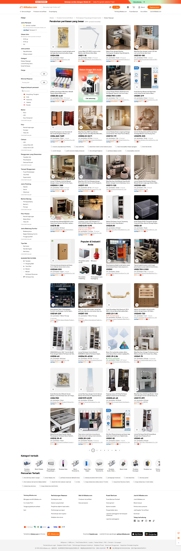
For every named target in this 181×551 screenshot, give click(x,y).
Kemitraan (137, 513)
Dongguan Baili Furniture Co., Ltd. (60, 59)
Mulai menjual (138, 503)
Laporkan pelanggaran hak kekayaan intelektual (116, 514)
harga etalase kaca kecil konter (49, 486)
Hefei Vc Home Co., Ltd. (141, 189)
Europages (118, 542)
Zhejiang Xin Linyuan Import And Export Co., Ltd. (118, 402)
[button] (110, 7)
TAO (105, 542)
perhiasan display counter (115, 151)
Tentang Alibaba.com (30, 495)
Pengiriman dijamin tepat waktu (60, 506)
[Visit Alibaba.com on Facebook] (135, 521)
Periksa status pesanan (140, 506)
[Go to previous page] (89, 450)
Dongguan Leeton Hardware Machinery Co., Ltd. (118, 319)
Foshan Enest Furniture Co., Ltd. (59, 189)
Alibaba (52, 18)
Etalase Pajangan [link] (109, 18)
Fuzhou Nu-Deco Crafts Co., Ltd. (59, 360)
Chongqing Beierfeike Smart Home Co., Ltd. (118, 140)
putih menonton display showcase (75, 151)
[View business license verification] (107, 548)
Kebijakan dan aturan (57, 517)
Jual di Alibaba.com (139, 499)
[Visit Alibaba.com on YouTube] (150, 521)
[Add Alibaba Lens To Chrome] (53, 534)
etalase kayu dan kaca (30, 486)
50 (116, 450)
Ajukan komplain (111, 506)
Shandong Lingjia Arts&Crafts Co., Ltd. (145, 360)
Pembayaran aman (56, 499)
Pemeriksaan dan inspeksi (58, 513)
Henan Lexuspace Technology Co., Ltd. (145, 317)
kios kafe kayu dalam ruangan (32, 477)
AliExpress (64, 542)
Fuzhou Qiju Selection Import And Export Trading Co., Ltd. (90, 140)
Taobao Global (98, 542)
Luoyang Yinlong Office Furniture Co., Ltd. (62, 273)
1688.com (71, 542)
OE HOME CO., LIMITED (141, 402)
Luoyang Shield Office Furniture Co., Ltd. (146, 99)
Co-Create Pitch (28, 503)
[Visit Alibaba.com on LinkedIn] (138, 521)
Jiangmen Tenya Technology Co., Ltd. (89, 402)
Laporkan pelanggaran (112, 519)
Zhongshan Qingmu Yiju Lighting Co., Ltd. (146, 140)
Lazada (91, 542)
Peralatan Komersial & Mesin (65, 18)
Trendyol (110, 542)
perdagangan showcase (114, 477)
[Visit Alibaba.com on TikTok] (154, 521)
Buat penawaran (83, 503)
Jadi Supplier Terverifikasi (141, 510)
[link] (178, 533)
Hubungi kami (110, 503)
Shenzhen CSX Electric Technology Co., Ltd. (90, 59)
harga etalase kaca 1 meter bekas (144, 482)
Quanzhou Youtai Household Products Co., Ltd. (118, 59)
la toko (78, 482)
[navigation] (34, 234)
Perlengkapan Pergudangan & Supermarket (88, 18)
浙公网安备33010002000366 (121, 548)
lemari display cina (50, 477)
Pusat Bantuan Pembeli (113, 499)
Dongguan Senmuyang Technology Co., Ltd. (118, 362)
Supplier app (93, 534)
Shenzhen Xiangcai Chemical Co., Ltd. (61, 99)
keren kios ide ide (146, 146)
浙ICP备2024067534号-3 (138, 548)
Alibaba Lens (34, 534)
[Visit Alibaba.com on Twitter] (142, 521)
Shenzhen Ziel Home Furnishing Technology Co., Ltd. (90, 360)
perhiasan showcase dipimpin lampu (70, 477)
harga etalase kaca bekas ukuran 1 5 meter (96, 482)
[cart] (134, 7)
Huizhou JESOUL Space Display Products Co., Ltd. (62, 320)
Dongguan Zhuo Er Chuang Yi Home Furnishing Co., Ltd (62, 402)
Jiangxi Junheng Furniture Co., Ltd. (116, 189)
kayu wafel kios (80, 146)
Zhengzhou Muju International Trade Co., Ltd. (90, 320)
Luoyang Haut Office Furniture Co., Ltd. (117, 273)
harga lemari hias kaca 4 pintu (122, 482)
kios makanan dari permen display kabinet (35, 482)
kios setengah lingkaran (96, 151)
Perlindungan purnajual (57, 510)
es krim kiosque (57, 151)
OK (44, 74)
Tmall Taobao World (81, 542)
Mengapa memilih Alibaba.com (32, 499)
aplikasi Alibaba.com (123, 534)
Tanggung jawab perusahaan (32, 506)
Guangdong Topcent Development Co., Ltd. (118, 99)
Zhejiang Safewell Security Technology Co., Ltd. (62, 229)
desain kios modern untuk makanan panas (100, 146)
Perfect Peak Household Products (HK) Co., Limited (146, 59)
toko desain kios (130, 477)
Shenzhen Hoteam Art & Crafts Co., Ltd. (145, 229)
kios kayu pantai (144, 477)
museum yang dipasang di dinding (62, 146)
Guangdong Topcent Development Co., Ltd (146, 273)
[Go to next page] (119, 450)
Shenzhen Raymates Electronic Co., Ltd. (90, 233)
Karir (25, 510)
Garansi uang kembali (57, 503)
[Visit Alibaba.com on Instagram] (146, 521)
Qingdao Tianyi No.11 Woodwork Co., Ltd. (118, 229)
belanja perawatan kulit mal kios (93, 477)
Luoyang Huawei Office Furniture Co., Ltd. (62, 140)
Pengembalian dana (112, 510)
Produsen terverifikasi (85, 499)
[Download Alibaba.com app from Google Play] (151, 534)
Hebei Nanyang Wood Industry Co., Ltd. (89, 189)
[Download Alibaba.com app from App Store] (137, 534)
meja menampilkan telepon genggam (127, 146)
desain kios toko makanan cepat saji (61, 482)
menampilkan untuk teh (133, 151)
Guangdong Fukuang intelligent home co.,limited (62, 442)
